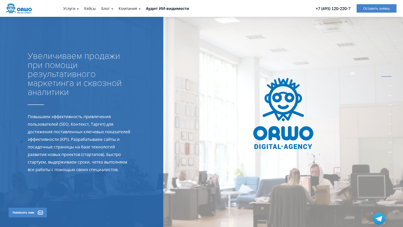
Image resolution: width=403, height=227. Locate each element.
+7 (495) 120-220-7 (333, 9)
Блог (105, 8)
